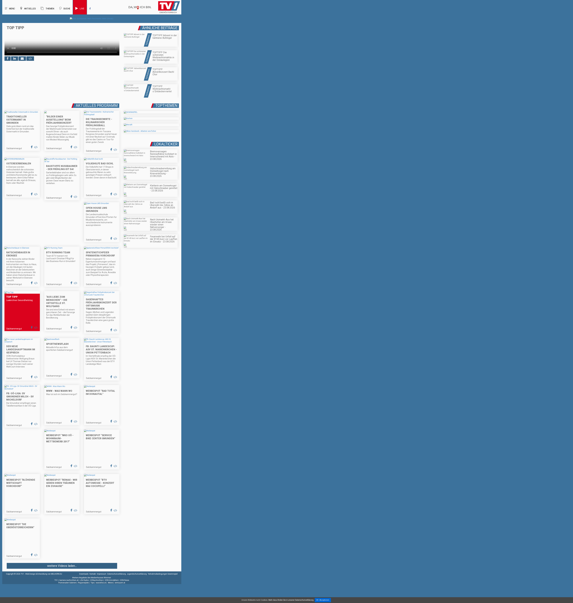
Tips (92, 583)
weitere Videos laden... (62, 566)
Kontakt (93, 574)
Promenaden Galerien (67, 583)
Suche (66, 8)
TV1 (56, 580)
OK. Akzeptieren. (323, 600)
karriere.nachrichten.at (69, 580)
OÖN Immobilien (111, 580)
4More (110, 583)
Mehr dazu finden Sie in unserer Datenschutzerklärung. (291, 600)
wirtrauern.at (120, 583)
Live (82, 8)
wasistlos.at (101, 583)
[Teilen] (22, 58)
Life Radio (84, 580)
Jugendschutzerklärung (137, 574)
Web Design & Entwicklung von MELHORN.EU (43, 574)
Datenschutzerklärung (116, 574)
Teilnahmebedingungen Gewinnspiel (163, 574)
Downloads (83, 574)
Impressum (101, 574)
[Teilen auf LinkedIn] (14, 58)
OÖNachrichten (96, 580)
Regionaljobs (83, 583)
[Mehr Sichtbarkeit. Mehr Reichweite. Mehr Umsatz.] (92, 19)
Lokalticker (165, 144)
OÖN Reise (124, 580)
